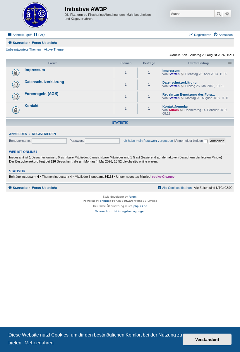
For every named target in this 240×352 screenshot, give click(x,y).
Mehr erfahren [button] (39, 342)
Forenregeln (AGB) (41, 94)
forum (132, 196)
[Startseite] (36, 15)
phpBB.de (140, 206)
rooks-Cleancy (163, 176)
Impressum (35, 70)
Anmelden (18, 134)
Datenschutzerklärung (44, 82)
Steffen (174, 74)
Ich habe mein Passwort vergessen (148, 140)
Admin (174, 110)
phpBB (104, 200)
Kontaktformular (175, 106)
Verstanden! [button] (207, 339)
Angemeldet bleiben (189, 140)
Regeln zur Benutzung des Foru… (188, 94)
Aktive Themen (54, 49)
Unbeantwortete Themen (23, 49)
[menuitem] (39, 34)
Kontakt (31, 105)
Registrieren (44, 134)
